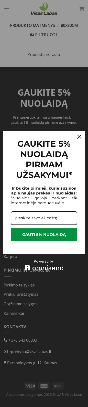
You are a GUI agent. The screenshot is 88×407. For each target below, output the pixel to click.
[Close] (79, 136)
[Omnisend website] (44, 265)
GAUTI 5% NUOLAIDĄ (44, 234)
